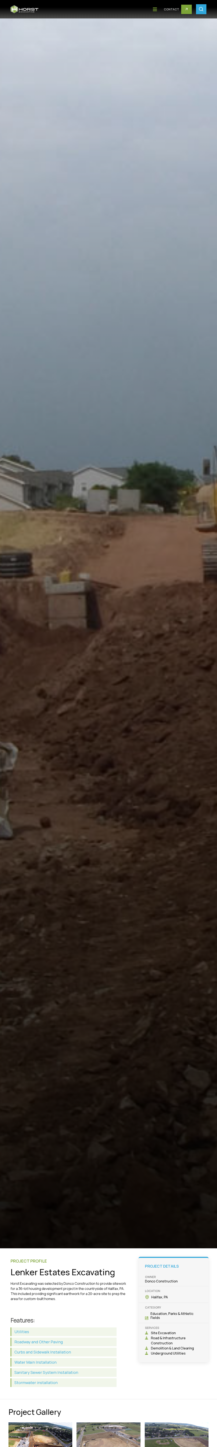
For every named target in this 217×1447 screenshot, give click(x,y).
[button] (154, 9)
